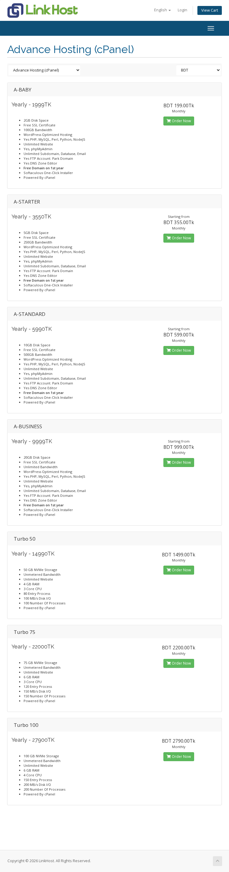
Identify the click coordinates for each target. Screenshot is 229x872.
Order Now (181, 120)
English (161, 10)
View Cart (209, 10)
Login (182, 10)
